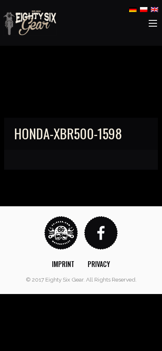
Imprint (63, 264)
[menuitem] (63, 264)
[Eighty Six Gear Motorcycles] (29, 22)
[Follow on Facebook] (101, 232)
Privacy (99, 264)
